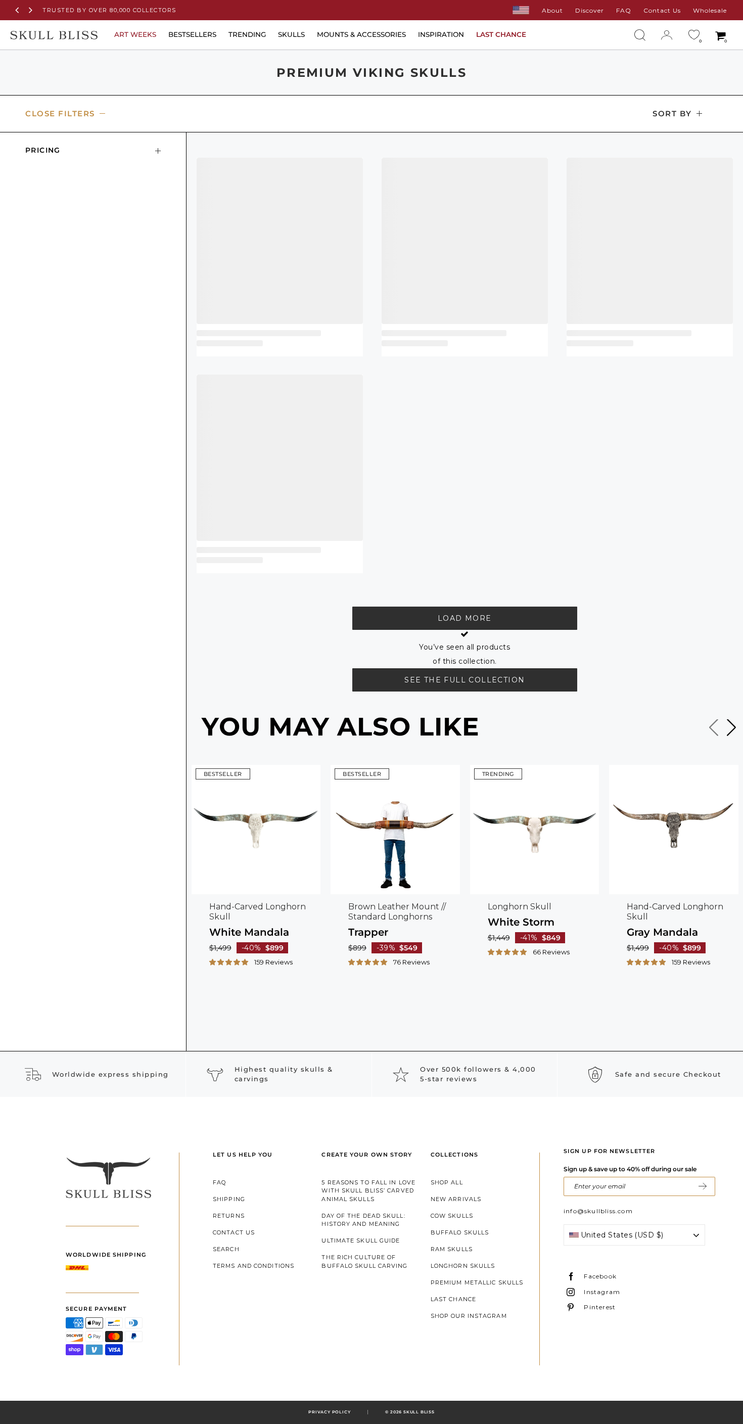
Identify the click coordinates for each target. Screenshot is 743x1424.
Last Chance (453, 1299)
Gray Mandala (662, 932)
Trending (247, 34)
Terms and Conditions (253, 1265)
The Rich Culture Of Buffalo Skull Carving (364, 1261)
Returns (229, 1215)
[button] (229, 961)
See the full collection (464, 679)
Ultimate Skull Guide (360, 1240)
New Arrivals (456, 1199)
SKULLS (291, 34)
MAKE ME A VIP (702, 1186)
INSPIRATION (441, 34)
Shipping (229, 1199)
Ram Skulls (452, 1249)
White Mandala (249, 932)
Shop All (447, 1182)
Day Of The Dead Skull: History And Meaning (363, 1220)
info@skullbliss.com (598, 1211)
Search (226, 1249)
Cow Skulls (452, 1215)
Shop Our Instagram (469, 1315)
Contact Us (662, 10)
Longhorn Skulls (463, 1265)
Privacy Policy (329, 1411)
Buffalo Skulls (460, 1232)
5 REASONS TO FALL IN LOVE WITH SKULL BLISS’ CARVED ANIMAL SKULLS (368, 1191)
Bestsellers (192, 34)
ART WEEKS (135, 34)
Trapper (368, 932)
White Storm (521, 922)
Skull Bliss (419, 1411)
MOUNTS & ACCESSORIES (361, 34)
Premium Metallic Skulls (477, 1282)
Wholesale (710, 10)
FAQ (623, 10)
